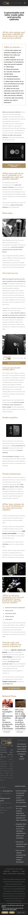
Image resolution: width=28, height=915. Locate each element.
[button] (3, 716)
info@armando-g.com (9, 681)
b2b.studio (7, 871)
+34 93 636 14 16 (7, 791)
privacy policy (13, 909)
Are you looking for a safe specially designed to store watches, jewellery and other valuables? (20, 719)
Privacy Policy (12, 873)
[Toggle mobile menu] (25, 3)
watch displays (7, 657)
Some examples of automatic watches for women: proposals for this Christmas (7, 719)
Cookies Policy (21, 873)
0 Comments (7, 731)
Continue (5, 912)
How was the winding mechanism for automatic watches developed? (21, 856)
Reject (12, 912)
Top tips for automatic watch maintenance (21, 844)
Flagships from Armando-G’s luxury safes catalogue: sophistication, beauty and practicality (21, 831)
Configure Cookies (21, 912)
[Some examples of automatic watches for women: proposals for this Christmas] (7, 703)
